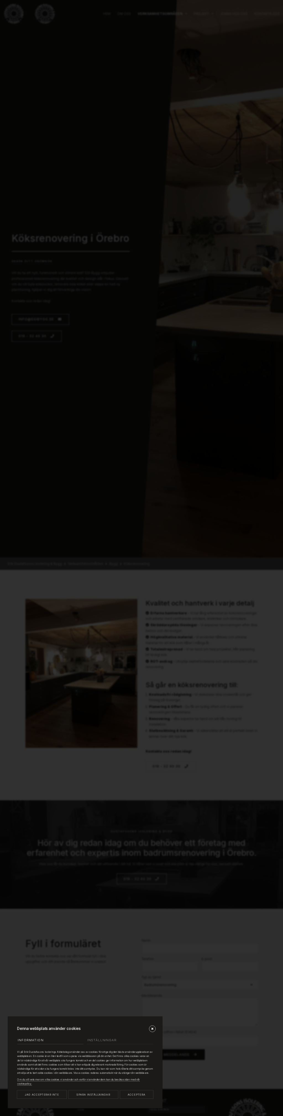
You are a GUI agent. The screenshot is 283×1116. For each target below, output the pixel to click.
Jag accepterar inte (42, 1094)
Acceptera (136, 1094)
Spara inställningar (93, 1094)
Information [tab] (30, 1040)
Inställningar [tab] (102, 1040)
